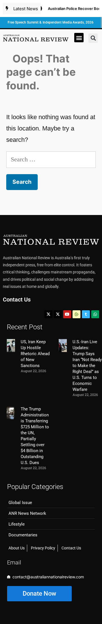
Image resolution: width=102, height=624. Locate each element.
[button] (79, 37)
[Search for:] (51, 159)
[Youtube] (67, 314)
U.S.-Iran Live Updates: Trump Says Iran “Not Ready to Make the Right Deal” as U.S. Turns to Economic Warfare (87, 365)
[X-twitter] (48, 314)
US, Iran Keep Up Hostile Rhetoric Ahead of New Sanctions (35, 353)
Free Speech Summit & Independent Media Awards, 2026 (51, 22)
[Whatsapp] (95, 314)
